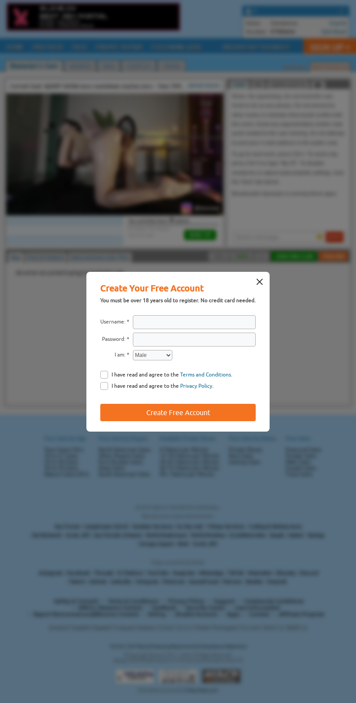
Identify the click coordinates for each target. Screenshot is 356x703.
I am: (120, 355)
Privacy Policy (196, 386)
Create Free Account (178, 412)
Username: (112, 322)
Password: (113, 339)
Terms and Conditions (205, 375)
